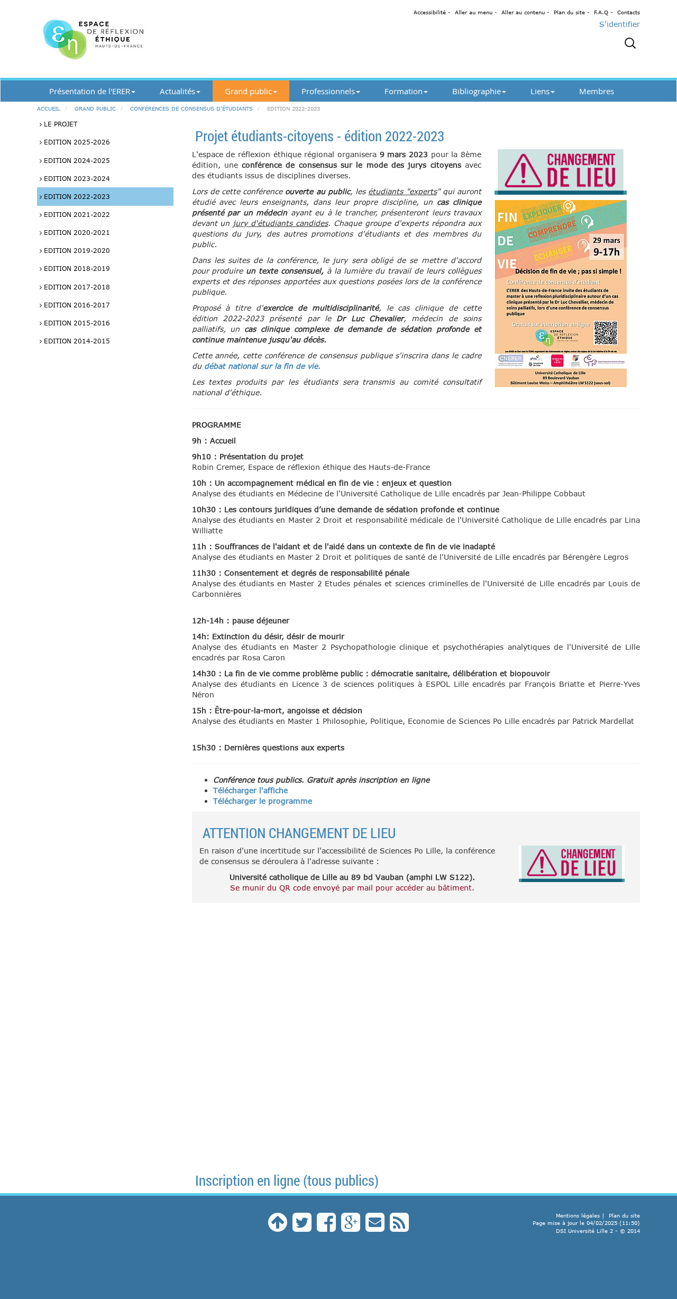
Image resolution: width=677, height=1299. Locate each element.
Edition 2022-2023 (76, 196)
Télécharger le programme (262, 800)
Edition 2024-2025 (76, 160)
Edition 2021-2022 (76, 214)
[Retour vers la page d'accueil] (132, 39)
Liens (540, 91)
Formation (404, 91)
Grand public (248, 91)
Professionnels (328, 91)
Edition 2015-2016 (76, 322)
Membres (596, 91)
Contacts (628, 12)
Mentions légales (578, 1215)
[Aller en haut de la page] (277, 1227)
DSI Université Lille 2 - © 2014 (598, 1231)
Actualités (177, 91)
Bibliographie (476, 91)
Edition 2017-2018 (76, 286)
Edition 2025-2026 (76, 142)
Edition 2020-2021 (76, 232)
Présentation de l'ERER (89, 91)
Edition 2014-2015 (76, 340)
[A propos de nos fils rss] (399, 1227)
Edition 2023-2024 (76, 178)
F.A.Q (601, 12)
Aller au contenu (523, 12)
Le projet (59, 124)
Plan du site (569, 12)
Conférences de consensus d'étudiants (191, 108)
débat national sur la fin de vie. (262, 365)
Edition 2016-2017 (76, 304)
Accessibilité (430, 12)
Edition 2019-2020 (76, 250)
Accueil (48, 108)
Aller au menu (473, 12)
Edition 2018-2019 (76, 268)
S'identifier (619, 24)
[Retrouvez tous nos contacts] (375, 1227)
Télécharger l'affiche (250, 790)
